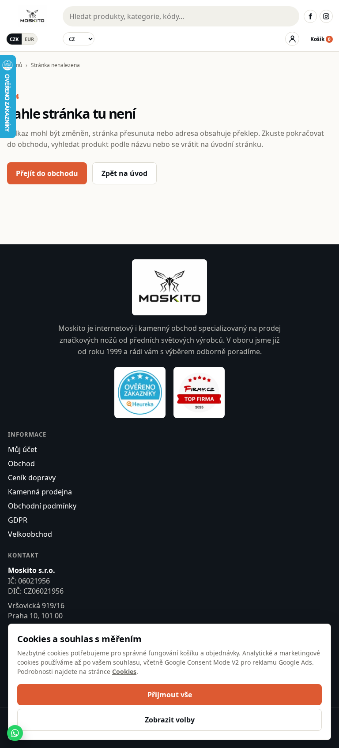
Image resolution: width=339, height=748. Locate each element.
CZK (14, 39)
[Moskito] (32, 16)
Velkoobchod (30, 534)
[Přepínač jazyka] (78, 38)
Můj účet (22, 449)
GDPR (17, 520)
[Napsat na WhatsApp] (15, 733)
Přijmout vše (169, 694)
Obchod (21, 463)
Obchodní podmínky (42, 506)
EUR (29, 39)
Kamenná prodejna (40, 492)
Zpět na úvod (124, 173)
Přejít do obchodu (47, 173)
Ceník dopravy (32, 477)
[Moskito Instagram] (326, 16)
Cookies (124, 671)
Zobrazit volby (170, 720)
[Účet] (292, 39)
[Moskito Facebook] (310, 16)
